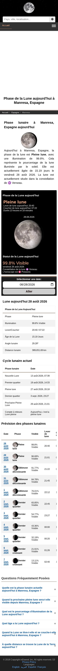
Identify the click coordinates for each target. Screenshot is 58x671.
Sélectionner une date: (29, 279)
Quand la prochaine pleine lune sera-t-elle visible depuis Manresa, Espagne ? (26, 601)
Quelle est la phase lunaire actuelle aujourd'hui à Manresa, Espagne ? (22, 589)
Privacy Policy (29, 662)
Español (32, 667)
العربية (24, 667)
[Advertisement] (29, 65)
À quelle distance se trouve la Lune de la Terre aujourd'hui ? (28, 645)
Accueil (6, 25)
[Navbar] (54, 25)
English (16, 667)
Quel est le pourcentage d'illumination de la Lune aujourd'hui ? (27, 613)
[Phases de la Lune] (29, 8)
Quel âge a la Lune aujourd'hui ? (20, 623)
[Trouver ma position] (52, 19)
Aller (29, 291)
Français (41, 667)
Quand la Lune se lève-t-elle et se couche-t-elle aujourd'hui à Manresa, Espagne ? (29, 634)
